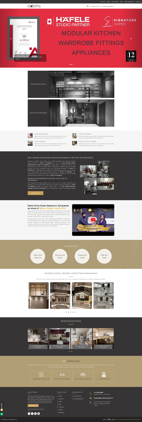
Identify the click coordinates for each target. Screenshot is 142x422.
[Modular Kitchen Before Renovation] (38, 295)
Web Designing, (120, 419)
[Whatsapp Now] (1, 414)
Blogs (121, 1)
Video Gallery (115, 1)
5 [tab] (75, 312)
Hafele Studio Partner (129, 1)
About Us (103, 1)
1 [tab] (66, 312)
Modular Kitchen (95, 6)
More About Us (35, 193)
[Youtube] (38, 413)
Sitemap (61, 409)
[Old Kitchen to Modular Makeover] (103, 295)
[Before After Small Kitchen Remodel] (60, 295)
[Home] (87, 6)
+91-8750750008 (98, 392)
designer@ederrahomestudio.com (103, 398)
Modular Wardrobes (107, 6)
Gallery (108, 1)
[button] (10, 38)
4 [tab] (72, 312)
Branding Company (136, 419)
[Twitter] (32, 413)
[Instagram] (35, 413)
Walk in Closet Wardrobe (87, 141)
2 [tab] (68, 312)
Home (60, 396)
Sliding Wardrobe (85, 134)
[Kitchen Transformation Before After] (82, 295)
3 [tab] (70, 312)
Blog (60, 404)
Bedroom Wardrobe (41, 134)
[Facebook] (29, 413)
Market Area (61, 412)
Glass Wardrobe (39, 141)
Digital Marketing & (128, 419)
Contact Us (138, 1)
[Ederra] (34, 6)
